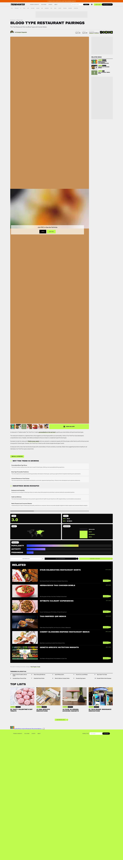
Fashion (65, 8)
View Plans (97, 4)
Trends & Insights (34, 4)
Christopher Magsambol (21, 32)
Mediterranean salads (33, 441)
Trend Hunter (13, 20)
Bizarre (70, 8)
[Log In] (92, 4)
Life (28, 8)
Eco (51, 8)
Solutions (43, 4)
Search (86, 4)
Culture (32, 8)
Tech (24, 8)
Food (21, 20)
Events (50, 4)
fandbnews (96, 32)
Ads (42, 8)
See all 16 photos (17, 456)
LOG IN (42, 231)
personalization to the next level (47, 432)
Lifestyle (18, 20)
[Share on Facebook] (106, 32)
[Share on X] (109, 32)
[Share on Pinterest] (111, 32)
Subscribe (106, 733)
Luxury (59, 8)
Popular (16, 8)
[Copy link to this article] (101, 32)
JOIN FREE (51, 231)
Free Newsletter (107, 4)
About (55, 4)
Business (47, 8)
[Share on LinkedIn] (103, 32)
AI (20, 8)
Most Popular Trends (35, 666)
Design (37, 8)
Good (55, 8)
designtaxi (91, 32)
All (12, 8)
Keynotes (76, 8)
